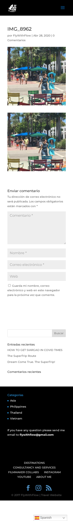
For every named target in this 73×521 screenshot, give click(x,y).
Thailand (16, 412)
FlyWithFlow (22, 35)
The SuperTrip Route (21, 356)
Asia (13, 400)
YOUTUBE (24, 477)
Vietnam (16, 418)
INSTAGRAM (52, 472)
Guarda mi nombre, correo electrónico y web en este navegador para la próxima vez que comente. (33, 290)
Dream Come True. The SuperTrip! (31, 362)
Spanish (45, 517)
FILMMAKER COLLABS (23, 472)
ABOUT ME (43, 477)
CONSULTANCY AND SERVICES (34, 467)
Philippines (18, 406)
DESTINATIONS (34, 463)
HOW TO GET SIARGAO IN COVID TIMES (34, 350)
